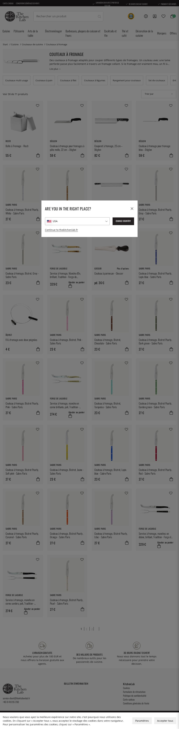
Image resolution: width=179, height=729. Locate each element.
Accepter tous (165, 720)
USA (55, 221)
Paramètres (142, 720)
